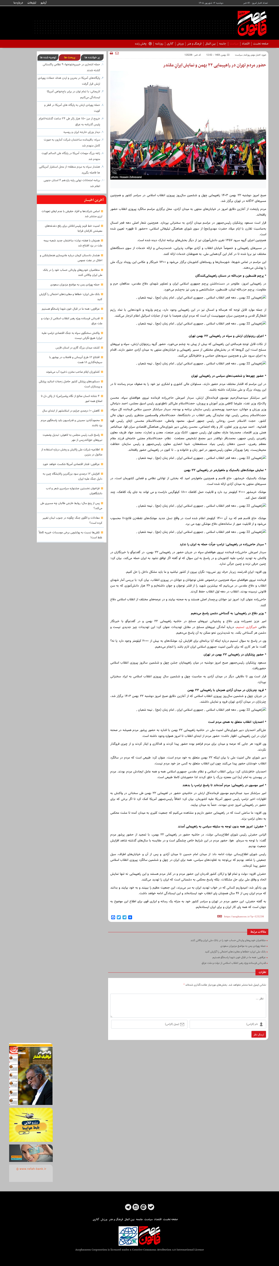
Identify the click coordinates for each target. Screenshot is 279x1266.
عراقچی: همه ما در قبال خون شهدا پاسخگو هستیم (71, 309)
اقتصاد (246, 43)
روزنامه (159, 43)
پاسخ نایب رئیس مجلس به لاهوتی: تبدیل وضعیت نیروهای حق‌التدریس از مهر (72, 438)
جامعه (222, 43)
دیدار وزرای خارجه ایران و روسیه (81, 132)
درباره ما (18, 2)
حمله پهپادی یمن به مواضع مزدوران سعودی (75, 284)
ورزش (180, 43)
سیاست (234, 43)
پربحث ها (69, 57)
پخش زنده (140, 43)
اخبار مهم (255, 55)
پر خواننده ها (92, 57)
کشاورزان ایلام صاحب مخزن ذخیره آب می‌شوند (73, 372)
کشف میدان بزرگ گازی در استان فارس (78, 347)
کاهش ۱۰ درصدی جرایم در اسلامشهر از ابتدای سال (71, 410)
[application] (188, 229)
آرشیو (43, 2)
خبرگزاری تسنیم (246, 627)
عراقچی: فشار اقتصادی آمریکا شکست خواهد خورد (71, 464)
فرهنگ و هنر (194, 43)
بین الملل (210, 43)
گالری (170, 43)
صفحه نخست (260, 43)
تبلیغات (31, 2)
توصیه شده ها (48, 57)
